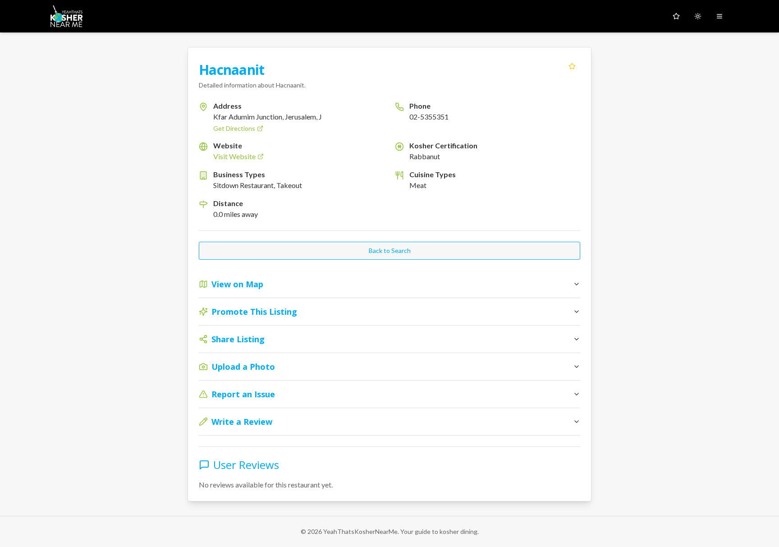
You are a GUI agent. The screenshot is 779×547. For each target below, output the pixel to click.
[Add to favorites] (572, 66)
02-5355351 (429, 116)
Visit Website (234, 156)
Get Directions (234, 128)
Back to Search (390, 250)
